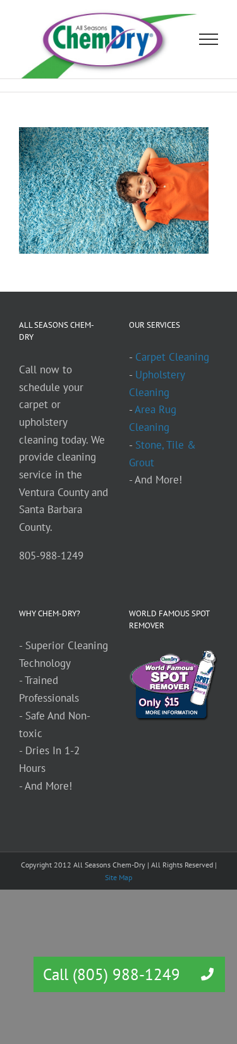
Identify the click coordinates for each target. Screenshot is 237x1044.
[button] (207, 974)
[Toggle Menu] (209, 39)
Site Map (118, 877)
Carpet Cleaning (172, 357)
